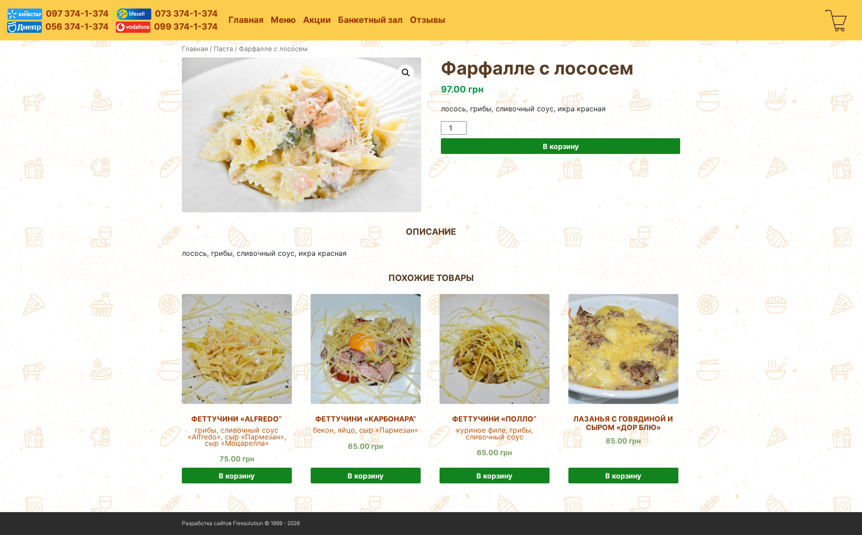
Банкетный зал (370, 19)
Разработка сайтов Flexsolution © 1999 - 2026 (241, 523)
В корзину (561, 146)
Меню (283, 19)
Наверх (662, 523)
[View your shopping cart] (836, 20)
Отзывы (427, 19)
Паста (223, 49)
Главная (246, 19)
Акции (317, 19)
